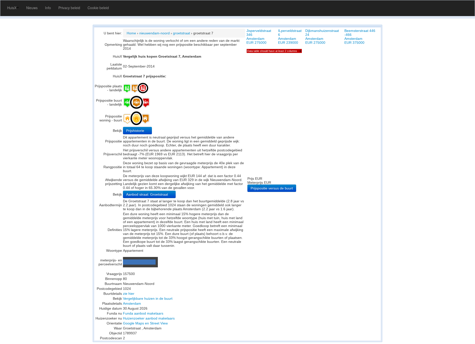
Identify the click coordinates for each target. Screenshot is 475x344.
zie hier (128, 294)
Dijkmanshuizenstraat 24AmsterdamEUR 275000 (322, 37)
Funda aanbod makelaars (143, 313)
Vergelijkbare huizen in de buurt (147, 298)
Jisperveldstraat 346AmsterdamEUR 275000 (258, 37)
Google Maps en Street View (145, 323)
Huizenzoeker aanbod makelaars (149, 318)
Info (48, 7)
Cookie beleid (98, 7)
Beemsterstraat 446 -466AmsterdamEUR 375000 (359, 37)
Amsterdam (132, 303)
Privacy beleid (69, 7)
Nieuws (32, 7)
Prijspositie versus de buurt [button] (272, 188)
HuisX (11, 7)
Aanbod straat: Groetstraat (147, 194)
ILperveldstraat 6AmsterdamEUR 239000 (290, 37)
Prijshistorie (135, 131)
